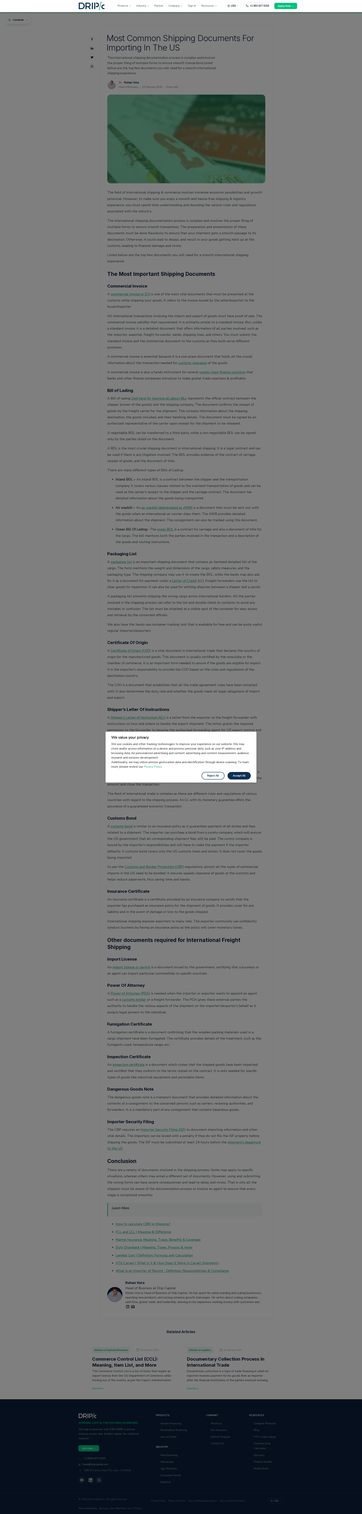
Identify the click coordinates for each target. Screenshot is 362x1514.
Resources (207, 6)
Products (123, 6)
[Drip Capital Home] (91, 6)
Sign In (192, 6)
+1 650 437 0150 (259, 6)
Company (174, 6)
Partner (158, 6)
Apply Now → (286, 5)
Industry (141, 6)
